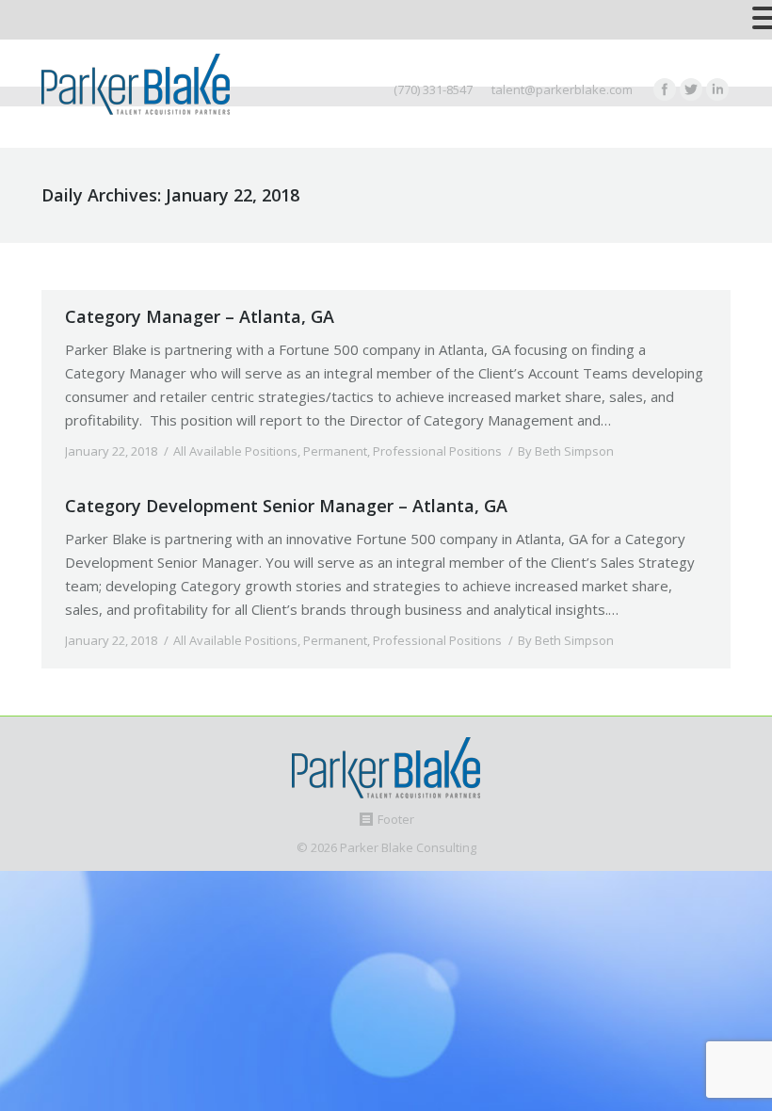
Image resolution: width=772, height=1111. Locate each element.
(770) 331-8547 (433, 89)
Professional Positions (437, 451)
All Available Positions (235, 451)
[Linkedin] (717, 89)
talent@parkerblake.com (562, 89)
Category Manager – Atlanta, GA (199, 316)
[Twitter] (691, 89)
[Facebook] (664, 89)
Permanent (335, 451)
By (566, 451)
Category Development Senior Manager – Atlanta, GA (286, 505)
